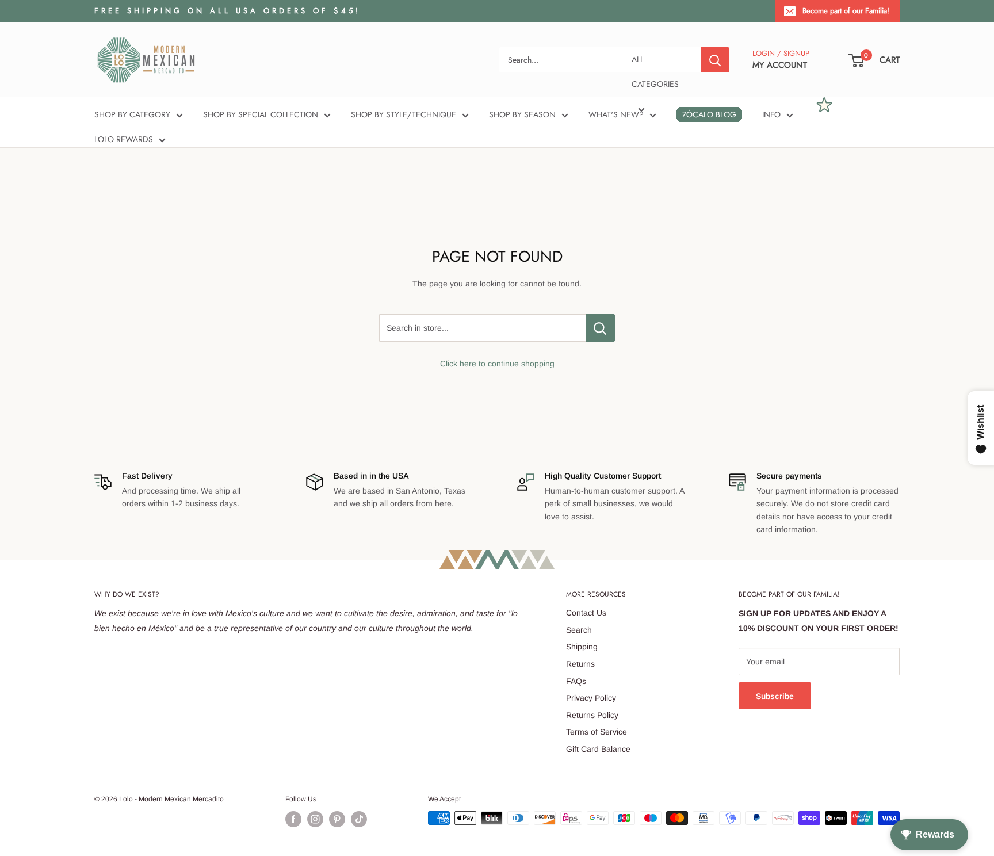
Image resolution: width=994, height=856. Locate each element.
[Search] (715, 59)
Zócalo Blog (709, 114)
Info (771, 114)
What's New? (616, 114)
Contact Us (586, 612)
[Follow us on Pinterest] (337, 819)
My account (779, 65)
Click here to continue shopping (497, 363)
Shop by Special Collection (260, 114)
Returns (580, 663)
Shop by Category (132, 114)
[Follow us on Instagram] (315, 819)
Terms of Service (596, 731)
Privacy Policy (591, 697)
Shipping (582, 646)
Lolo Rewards (123, 139)
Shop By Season (522, 114)
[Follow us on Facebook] (293, 819)
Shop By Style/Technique (403, 114)
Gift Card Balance (598, 749)
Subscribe (775, 696)
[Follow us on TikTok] (359, 819)
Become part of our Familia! (845, 10)
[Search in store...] (600, 328)
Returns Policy (592, 715)
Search (579, 630)
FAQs (576, 681)
